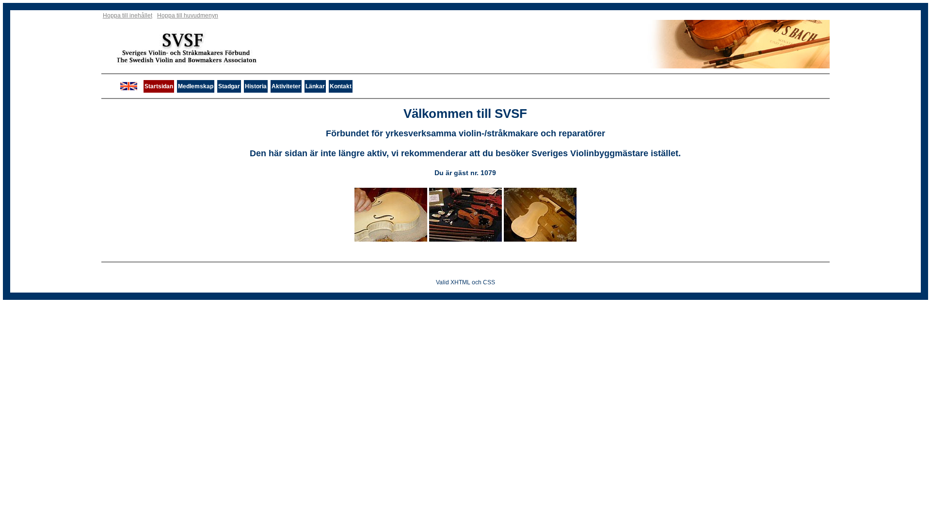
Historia (256, 86)
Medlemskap (195, 86)
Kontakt (341, 86)
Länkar (315, 86)
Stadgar (229, 86)
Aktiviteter (286, 86)
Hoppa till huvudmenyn (187, 15)
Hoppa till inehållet (127, 15)
